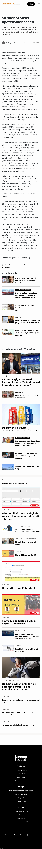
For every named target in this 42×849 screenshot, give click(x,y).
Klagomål (21, 798)
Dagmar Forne (13, 43)
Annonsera (21, 777)
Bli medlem (21, 774)
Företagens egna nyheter (13, 483)
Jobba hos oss (21, 818)
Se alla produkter (21, 781)
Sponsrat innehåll (21, 801)
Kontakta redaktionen (21, 811)
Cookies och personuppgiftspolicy (21, 791)
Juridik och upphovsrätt (21, 794)
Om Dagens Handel (21, 822)
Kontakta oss (21, 815)
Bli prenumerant (21, 770)
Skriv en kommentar (32, 265)
